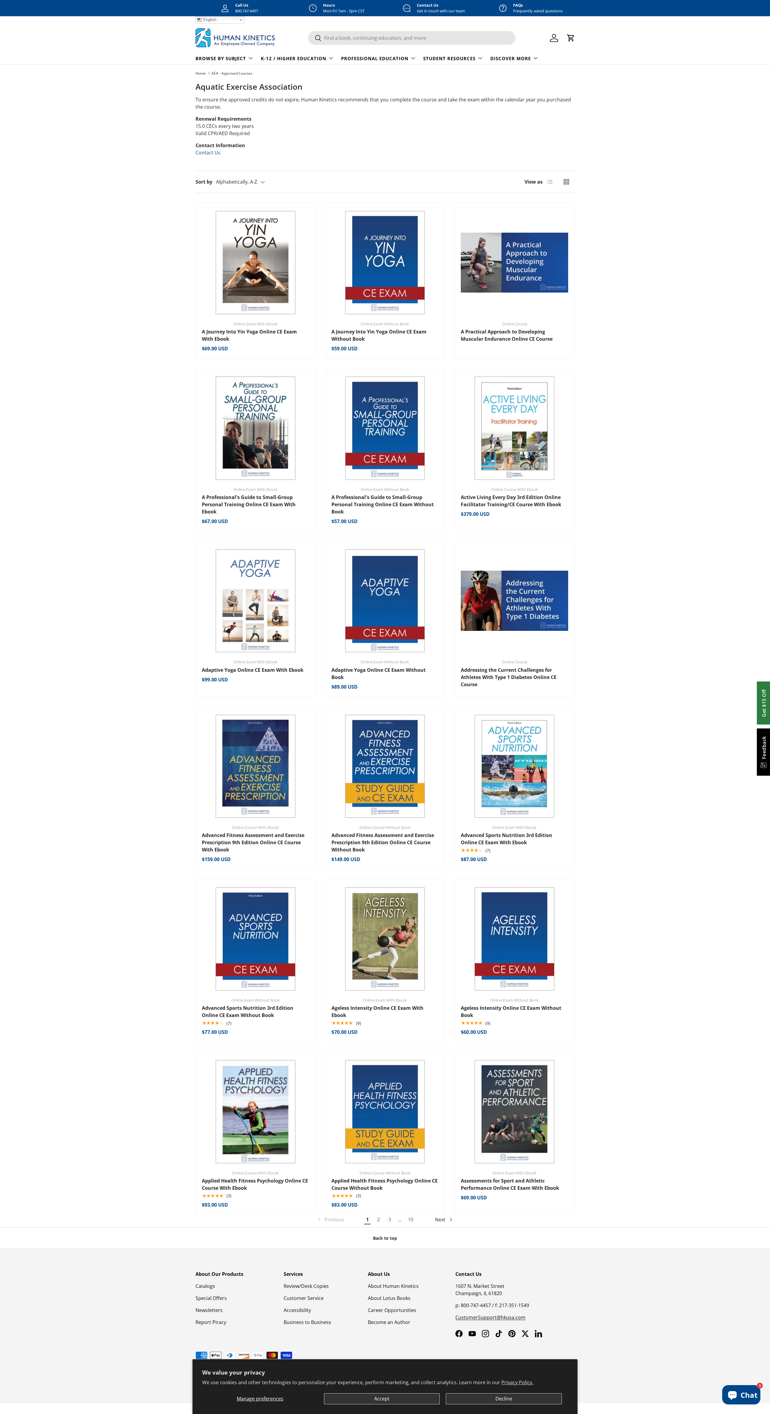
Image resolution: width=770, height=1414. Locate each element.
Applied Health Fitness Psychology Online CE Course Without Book (384, 1184)
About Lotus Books (389, 1298)
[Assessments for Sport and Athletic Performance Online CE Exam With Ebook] (514, 1111)
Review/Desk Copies (306, 1286)
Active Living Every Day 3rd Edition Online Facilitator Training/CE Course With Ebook (511, 501)
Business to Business (307, 1322)
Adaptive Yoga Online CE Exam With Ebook (252, 670)
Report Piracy (211, 1322)
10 (410, 1219)
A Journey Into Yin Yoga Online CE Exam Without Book (379, 335)
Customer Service (304, 1298)
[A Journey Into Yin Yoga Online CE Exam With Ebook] (255, 262)
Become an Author (389, 1322)
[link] (330, 1219)
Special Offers (211, 1298)
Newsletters (209, 1310)
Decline (503, 1398)
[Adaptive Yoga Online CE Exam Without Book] (385, 601)
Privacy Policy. (517, 1382)
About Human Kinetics (393, 1286)
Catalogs (205, 1286)
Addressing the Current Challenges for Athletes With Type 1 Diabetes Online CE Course (508, 677)
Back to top (385, 1238)
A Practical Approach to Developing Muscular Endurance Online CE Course (507, 335)
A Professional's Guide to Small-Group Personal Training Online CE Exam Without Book (382, 504)
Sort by (204, 181)
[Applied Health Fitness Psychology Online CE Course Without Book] (385, 1111)
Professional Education (374, 58)
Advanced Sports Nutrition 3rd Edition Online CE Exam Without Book (247, 1012)
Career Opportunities (392, 1310)
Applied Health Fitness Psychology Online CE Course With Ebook (255, 1184)
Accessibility (297, 1310)
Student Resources (449, 58)
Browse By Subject (221, 58)
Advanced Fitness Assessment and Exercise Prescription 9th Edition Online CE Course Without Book (382, 842)
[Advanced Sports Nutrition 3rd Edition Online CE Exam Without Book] (255, 939)
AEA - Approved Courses (231, 73)
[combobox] (412, 38)
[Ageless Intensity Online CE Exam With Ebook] (385, 939)
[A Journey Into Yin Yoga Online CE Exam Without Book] (385, 262)
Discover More (510, 58)
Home (201, 73)
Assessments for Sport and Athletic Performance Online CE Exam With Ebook (510, 1184)
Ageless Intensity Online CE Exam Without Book (511, 1012)
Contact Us (208, 152)
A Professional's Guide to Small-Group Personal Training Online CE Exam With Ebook (249, 504)
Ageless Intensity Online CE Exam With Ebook (377, 1012)
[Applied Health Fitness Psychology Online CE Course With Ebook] (255, 1111)
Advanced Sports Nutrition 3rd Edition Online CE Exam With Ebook (506, 839)
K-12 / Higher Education (293, 58)
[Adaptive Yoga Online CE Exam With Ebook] (255, 601)
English (209, 19)
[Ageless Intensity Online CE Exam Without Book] (514, 939)
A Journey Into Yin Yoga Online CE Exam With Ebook (249, 335)
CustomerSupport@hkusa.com (490, 1317)
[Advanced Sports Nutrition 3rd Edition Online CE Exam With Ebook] (514, 766)
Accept (382, 1398)
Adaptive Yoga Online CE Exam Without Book (378, 674)
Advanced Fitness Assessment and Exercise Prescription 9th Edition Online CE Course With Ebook (253, 842)
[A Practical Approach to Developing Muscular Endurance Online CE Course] (514, 262)
